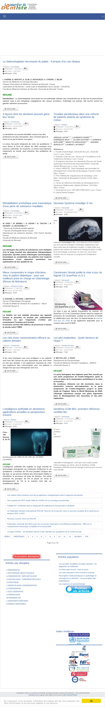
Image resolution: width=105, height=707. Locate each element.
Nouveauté (65, 208)
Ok (91, 700)
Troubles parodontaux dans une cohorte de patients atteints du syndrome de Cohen (76, 117)
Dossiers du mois (17, 286)
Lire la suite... (11, 109)
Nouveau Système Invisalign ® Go (73, 203)
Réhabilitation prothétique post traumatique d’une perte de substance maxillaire (27, 205)
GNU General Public (70, 695)
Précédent (19, 537)
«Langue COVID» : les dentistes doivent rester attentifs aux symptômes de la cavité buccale (44, 532)
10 (59, 537)
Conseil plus (15, 122)
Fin (86, 537)
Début (7, 537)
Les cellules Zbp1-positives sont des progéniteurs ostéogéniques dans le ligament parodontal (45, 495)
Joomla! (31, 695)
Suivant (78, 537)
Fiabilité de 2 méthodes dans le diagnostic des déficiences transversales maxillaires (41, 506)
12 (70, 537)
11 (65, 537)
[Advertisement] (52, 38)
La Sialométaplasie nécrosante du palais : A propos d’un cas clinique (41, 61)
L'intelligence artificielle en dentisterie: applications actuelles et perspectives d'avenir (24, 412)
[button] (25, 68)
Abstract (64, 125)
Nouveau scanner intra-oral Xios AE (21, 519)
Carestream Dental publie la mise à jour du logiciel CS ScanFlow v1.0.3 (78, 274)
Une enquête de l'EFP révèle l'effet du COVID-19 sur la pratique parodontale (38, 500)
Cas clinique (15, 67)
